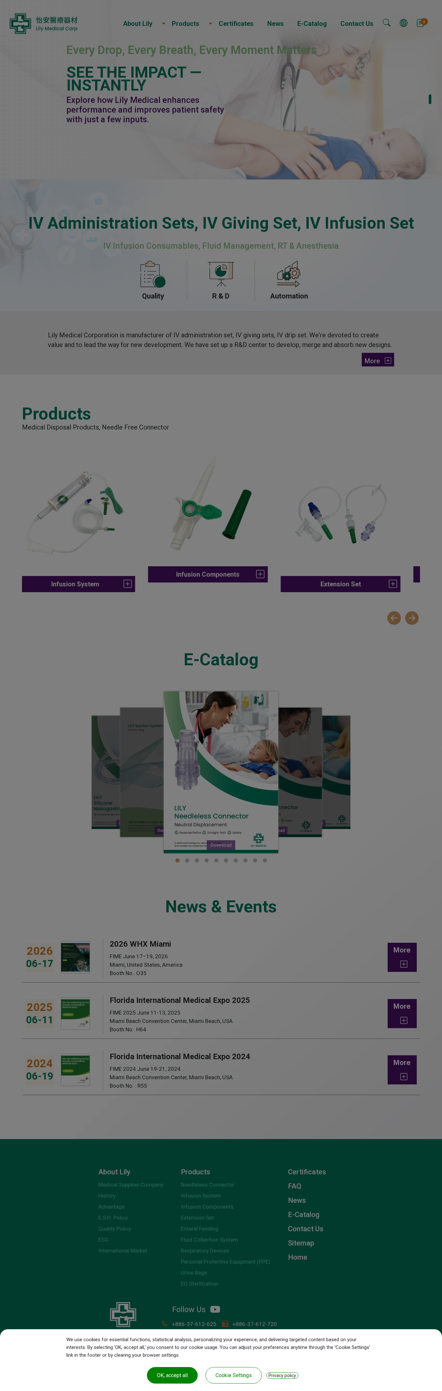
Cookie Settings (233, 1375)
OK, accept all (172, 1375)
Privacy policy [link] (282, 1375)
